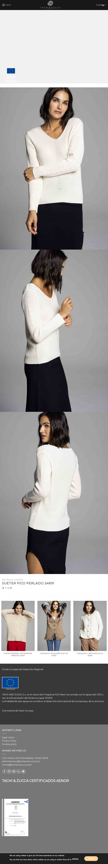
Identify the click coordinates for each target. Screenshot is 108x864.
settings (75, 859)
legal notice (8, 737)
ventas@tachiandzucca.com (17, 765)
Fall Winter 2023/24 (12, 580)
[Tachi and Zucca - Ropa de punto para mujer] (50, 5)
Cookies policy (9, 744)
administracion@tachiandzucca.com (21, 761)
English (99, 5)
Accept (91, 858)
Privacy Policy (9, 741)
